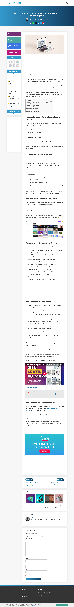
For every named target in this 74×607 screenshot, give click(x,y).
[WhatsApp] (10, 65)
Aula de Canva (37, 10)
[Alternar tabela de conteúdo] (50, 101)
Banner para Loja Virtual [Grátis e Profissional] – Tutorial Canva (49, 506)
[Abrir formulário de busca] (67, 3)
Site (26, 569)
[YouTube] (14, 62)
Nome (27, 558)
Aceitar (62, 605)
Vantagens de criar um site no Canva (34, 106)
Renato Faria (31, 19)
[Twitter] (36, 23)
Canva (28, 158)
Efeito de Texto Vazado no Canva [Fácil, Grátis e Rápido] (40, 505)
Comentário (28, 541)
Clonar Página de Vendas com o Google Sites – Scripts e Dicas (13, 98)
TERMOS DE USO (27, 596)
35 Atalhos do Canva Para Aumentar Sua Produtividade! (42, 396)
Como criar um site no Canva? (32, 108)
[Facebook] (31, 23)
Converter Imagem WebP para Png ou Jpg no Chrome (56, 483)
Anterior (29, 479)
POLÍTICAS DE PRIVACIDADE (29, 598)
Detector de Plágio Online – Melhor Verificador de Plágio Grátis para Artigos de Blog (32, 484)
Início (9, 30)
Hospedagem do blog (13, 40)
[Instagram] (17, 62)
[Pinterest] (43, 23)
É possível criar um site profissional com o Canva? (37, 102)
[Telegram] (41, 23)
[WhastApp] (33, 23)
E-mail (27, 564)
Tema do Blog (12, 33)
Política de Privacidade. (39, 576)
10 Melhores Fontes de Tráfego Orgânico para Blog (14, 76)
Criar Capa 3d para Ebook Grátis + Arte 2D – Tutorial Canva (30, 505)
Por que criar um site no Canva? (33, 103)
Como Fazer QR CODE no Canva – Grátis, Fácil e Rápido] (42, 394)
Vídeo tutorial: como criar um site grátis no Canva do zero (39, 109)
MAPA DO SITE (26, 594)
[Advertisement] (44, 63)
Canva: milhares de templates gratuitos (35, 105)
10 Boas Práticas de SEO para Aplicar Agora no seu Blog (13, 105)
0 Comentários (39, 19)
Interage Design (44, 521)
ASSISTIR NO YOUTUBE (32, 387)
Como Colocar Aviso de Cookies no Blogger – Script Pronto (14, 91)
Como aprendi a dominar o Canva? (34, 111)
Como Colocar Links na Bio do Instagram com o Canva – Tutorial (58, 506)
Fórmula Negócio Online (13, 46)
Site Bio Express (13, 52)
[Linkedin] (38, 23)
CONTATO (26, 591)
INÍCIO (25, 589)
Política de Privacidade (33, 605)
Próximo (59, 479)
